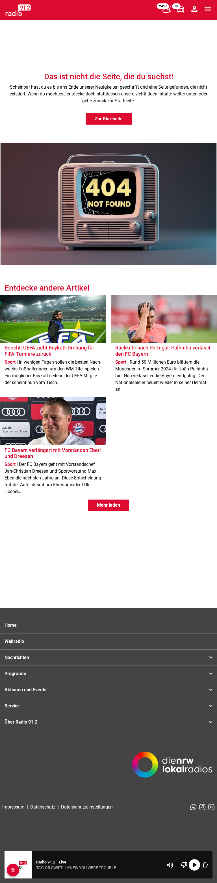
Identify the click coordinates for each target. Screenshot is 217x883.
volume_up (170, 865)
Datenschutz (42, 807)
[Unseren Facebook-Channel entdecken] (202, 807)
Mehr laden (108, 505)
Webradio (14, 641)
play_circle (194, 865)
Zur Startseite (109, 118)
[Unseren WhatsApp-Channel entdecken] (193, 807)
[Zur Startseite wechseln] (18, 10)
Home (11, 625)
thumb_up (204, 864)
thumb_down (184, 864)
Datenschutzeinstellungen (87, 807)
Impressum (13, 807)
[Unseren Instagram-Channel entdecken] (211, 807)
